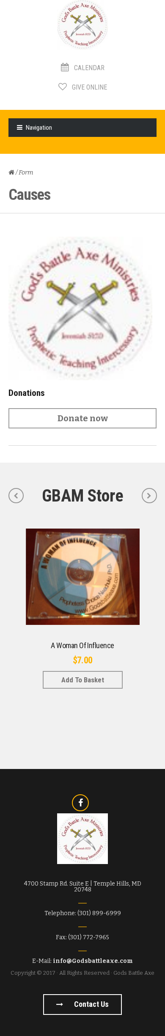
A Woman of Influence (82, 645)
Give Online (88, 87)
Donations (26, 393)
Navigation (39, 127)
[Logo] (82, 308)
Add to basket (82, 680)
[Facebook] (80, 802)
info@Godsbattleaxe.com (93, 961)
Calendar (88, 68)
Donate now (83, 418)
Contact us (90, 1004)
